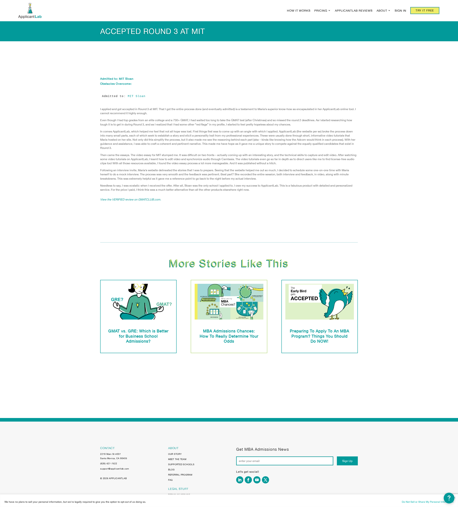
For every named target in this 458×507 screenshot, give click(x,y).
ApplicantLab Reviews (354, 10)
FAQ (170, 480)
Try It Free (425, 10)
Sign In (400, 10)
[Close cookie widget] (454, 498)
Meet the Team (177, 459)
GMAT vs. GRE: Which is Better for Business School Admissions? (138, 336)
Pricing (320, 10)
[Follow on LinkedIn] (239, 479)
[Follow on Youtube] (256, 479)
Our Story (175, 454)
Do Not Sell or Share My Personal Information (428, 501)
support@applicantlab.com (114, 469)
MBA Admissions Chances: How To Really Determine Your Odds (229, 336)
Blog (171, 469)
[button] (449, 498)
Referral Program (180, 475)
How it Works (299, 10)
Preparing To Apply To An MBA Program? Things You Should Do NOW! (319, 336)
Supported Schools (181, 464)
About (382, 10)
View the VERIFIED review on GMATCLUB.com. (130, 199)
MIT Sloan (126, 78)
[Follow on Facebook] (248, 479)
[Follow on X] (265, 479)
